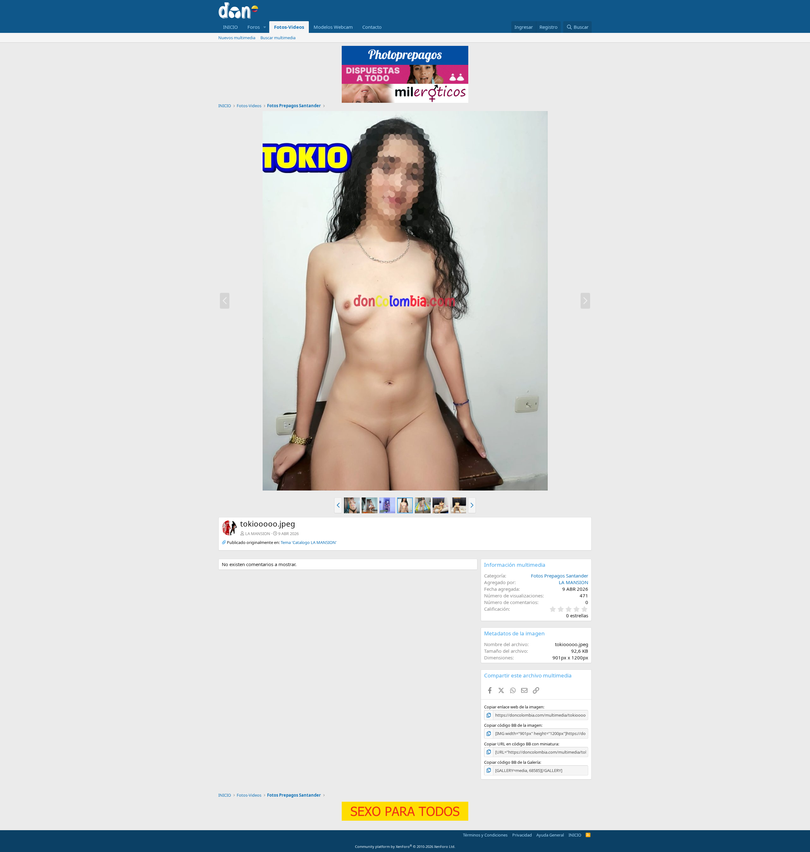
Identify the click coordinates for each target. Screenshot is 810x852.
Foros (253, 27)
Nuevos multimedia (236, 37)
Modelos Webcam (333, 27)
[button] (264, 27)
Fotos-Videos (289, 27)
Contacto (372, 27)
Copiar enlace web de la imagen (513, 707)
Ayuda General (550, 835)
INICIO (230, 27)
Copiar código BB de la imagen (512, 725)
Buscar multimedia (278, 37)
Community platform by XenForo (405, 846)
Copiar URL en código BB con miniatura (521, 744)
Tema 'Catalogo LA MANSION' (309, 542)
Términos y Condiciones (485, 835)
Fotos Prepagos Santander (559, 575)
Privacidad (522, 835)
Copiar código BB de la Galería (512, 762)
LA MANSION (257, 533)
